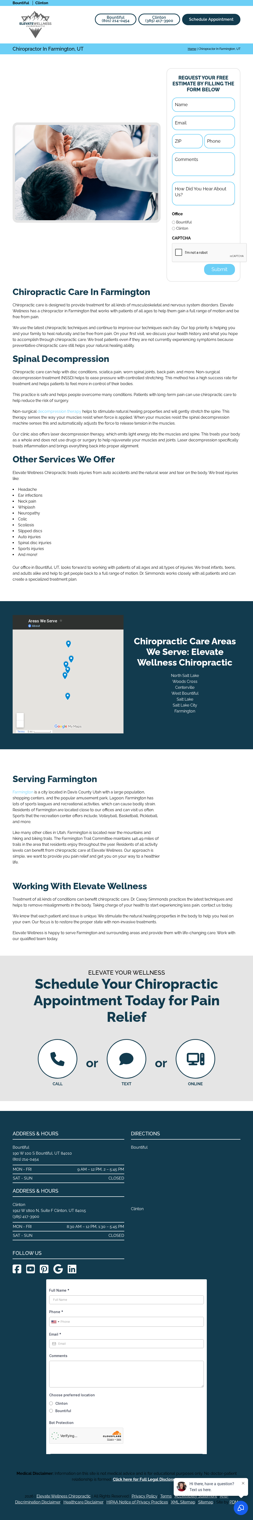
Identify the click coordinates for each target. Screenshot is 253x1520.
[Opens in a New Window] (17, 1269)
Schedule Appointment (211, 19)
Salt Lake (185, 699)
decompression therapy (59, 411)
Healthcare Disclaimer (83, 1502)
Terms (166, 1496)
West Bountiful (184, 693)
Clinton (182, 228)
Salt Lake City (185, 705)
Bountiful (184, 222)
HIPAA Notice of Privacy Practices (137, 1502)
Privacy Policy (144, 1496)
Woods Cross (184, 681)
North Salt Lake (185, 675)
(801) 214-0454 (115, 19)
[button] (237, 36)
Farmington (184, 711)
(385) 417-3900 (159, 19)
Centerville (184, 687)
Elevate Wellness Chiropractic (64, 1496)
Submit (219, 269)
